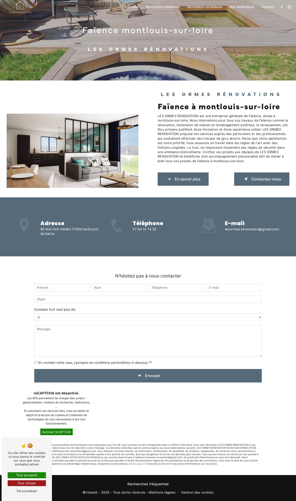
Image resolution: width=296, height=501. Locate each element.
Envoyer (152, 375)
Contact (268, 7)
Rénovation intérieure (163, 7)
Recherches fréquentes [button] (148, 484)
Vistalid (91, 492)
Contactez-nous (266, 179)
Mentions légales (162, 492)
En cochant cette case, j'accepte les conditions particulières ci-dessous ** (95, 363)
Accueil (133, 7)
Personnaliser (27, 491)
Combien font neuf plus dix (55, 309)
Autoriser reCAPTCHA (56, 432)
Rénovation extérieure (204, 7)
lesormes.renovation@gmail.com (252, 229)
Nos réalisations (241, 7)
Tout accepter (26, 475)
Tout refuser (27, 483)
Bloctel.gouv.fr (137, 463)
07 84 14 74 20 (144, 229)
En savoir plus (187, 179)
